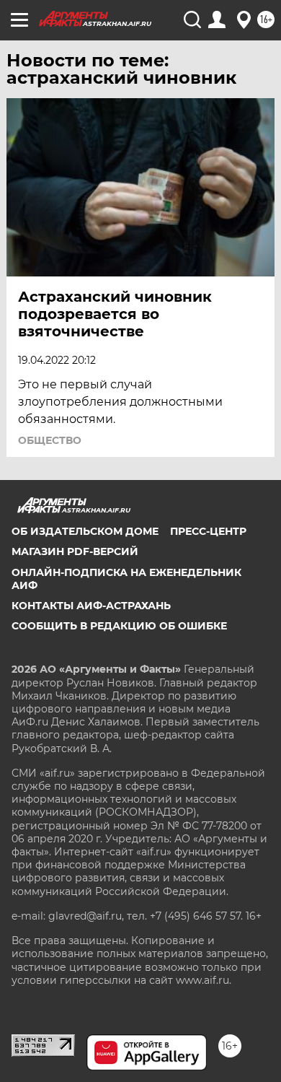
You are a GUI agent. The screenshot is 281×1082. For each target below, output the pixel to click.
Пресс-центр (208, 531)
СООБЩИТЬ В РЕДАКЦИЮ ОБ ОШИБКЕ (119, 625)
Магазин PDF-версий (75, 551)
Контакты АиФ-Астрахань (91, 605)
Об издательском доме (85, 531)
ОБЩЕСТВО (49, 440)
